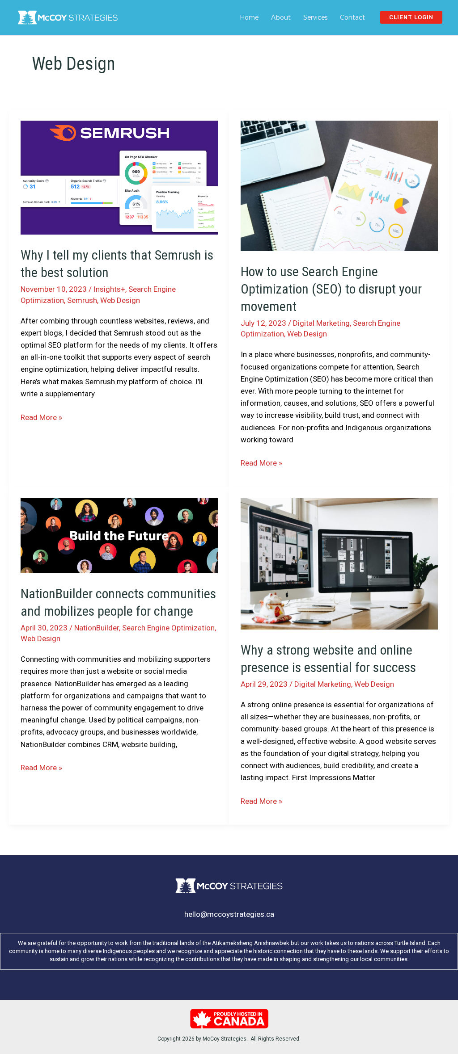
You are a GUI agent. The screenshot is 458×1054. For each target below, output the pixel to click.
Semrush (82, 300)
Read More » (41, 418)
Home (249, 17)
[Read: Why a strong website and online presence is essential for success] (339, 563)
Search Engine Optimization (168, 627)
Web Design (120, 300)
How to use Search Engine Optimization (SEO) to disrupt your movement (331, 289)
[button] (411, 17)
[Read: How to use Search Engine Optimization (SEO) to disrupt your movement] (339, 185)
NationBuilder (96, 627)
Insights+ (109, 289)
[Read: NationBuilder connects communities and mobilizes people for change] (119, 535)
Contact (352, 17)
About (281, 17)
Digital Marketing (321, 323)
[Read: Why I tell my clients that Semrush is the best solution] (119, 176)
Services (315, 17)
